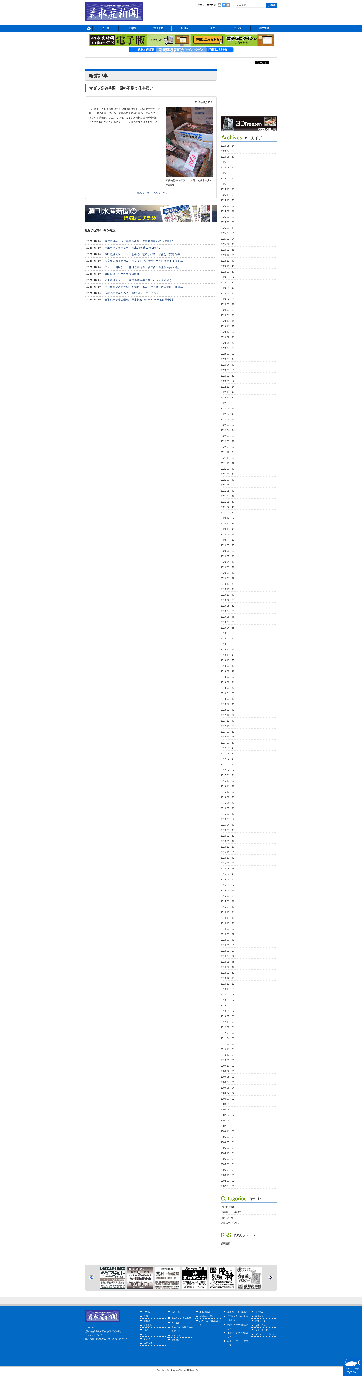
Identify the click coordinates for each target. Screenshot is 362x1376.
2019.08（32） (229, 605)
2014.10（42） (229, 923)
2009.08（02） (229, 1076)
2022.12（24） (229, 386)
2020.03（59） (229, 567)
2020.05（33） (229, 556)
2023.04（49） (229, 364)
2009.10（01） (229, 1065)
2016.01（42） (229, 841)
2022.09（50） (229, 403)
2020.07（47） (229, 545)
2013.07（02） (229, 1005)
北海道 (147, 1321)
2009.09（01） (229, 1071)
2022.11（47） (229, 392)
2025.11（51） (229, 195)
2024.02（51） (229, 310)
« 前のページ (142, 193)
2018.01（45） (229, 709)
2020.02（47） (229, 572)
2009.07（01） (229, 1082)
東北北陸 (148, 1325)
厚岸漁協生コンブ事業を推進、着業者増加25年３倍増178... (141, 241)
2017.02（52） (229, 770)
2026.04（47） (229, 167)
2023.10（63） (229, 331)
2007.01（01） (229, 1126)
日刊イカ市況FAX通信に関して (237, 1318)
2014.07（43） (229, 939)
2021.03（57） (229, 501)
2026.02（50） (229, 178)
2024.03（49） (229, 304)
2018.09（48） (229, 666)
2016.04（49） (229, 824)
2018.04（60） (229, 693)
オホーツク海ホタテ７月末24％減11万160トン (133, 247)
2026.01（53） (229, 184)
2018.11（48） (229, 655)
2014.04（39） (229, 956)
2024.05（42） (229, 293)
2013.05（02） (229, 1016)
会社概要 (259, 1312)
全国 (146, 1316)
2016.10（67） (229, 792)
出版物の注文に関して (237, 1312)
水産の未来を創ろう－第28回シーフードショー (133, 293)
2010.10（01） (229, 1054)
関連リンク (260, 1321)
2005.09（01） (229, 1158)
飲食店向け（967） (231, 1223)
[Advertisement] (249, 92)
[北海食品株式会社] (167, 1286)
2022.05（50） (229, 425)
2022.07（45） (229, 414)
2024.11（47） (229, 260)
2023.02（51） (229, 375)
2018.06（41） (229, 682)
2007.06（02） (229, 1120)
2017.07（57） (229, 742)
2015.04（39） (229, 890)
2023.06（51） (229, 353)
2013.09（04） (229, 994)
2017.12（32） (229, 715)
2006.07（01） (229, 1142)
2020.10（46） (229, 529)
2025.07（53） (229, 216)
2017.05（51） (229, 753)
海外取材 (176, 1323)
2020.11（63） (229, 523)
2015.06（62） (229, 879)
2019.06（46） (229, 616)
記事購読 (225, 1243)
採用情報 (259, 1316)
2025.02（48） (229, 244)
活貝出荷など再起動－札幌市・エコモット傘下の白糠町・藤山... (144, 286)
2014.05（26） (229, 950)
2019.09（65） (229, 600)
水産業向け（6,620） (232, 1212)
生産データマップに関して (237, 1335)
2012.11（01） (229, 1022)
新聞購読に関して (207, 1316)
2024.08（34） (229, 277)
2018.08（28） (229, 671)
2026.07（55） (229, 151)
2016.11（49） (229, 786)
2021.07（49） (229, 479)
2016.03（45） (229, 830)
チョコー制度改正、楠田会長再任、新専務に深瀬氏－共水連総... (144, 267)
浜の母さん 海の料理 (181, 1318)
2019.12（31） (229, 583)
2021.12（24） (229, 452)
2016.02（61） (229, 835)
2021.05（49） (229, 490)
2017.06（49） (229, 748)
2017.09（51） (229, 731)
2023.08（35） (229, 342)
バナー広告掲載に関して (209, 1323)
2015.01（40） (229, 907)
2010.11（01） (229, 1049)
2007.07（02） (229, 1115)
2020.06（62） (229, 551)
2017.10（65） (229, 726)
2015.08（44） (229, 868)
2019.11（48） (229, 589)
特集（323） (227, 1217)
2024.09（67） (229, 271)
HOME (147, 1312)
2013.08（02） (229, 1000)
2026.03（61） (229, 173)
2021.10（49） (229, 463)
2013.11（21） (229, 983)
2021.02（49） (229, 507)
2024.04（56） (229, 299)
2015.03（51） (229, 896)
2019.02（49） (229, 638)
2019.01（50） (229, 644)
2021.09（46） (229, 468)
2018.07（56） (229, 677)
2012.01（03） (229, 1033)
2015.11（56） (229, 852)
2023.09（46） (229, 337)
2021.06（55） (229, 485)
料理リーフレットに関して (237, 1343)
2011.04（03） (229, 1038)
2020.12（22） (229, 518)
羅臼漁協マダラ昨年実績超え (122, 273)
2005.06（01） (229, 1164)
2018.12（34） (229, 649)
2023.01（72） (229, 381)
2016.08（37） (229, 803)
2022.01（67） (229, 447)
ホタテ (147, 1334)
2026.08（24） (229, 145)
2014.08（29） (229, 934)
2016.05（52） (229, 819)
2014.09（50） (229, 928)
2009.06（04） (229, 1087)
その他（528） (229, 1206)
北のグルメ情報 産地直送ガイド (182, 1329)
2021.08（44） (229, 474)
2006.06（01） (229, 1148)
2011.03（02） (229, 1043)
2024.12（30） (229, 255)
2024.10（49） (229, 266)
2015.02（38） (229, 901)
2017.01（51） (229, 775)
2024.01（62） (229, 315)
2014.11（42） (229, 918)
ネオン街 (176, 1335)
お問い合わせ (261, 1325)
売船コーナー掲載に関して (237, 1326)
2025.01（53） (229, 249)
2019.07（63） (229, 611)
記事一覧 (176, 1312)
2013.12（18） (229, 978)
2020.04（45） (229, 562)
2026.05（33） (229, 162)
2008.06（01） (229, 1104)
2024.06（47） (229, 288)
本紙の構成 (204, 1312)
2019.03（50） (229, 633)
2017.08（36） (229, 737)
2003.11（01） (229, 1175)
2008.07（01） (229, 1098)
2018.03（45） (229, 698)
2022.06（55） (229, 419)
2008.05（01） (229, 1109)
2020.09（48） (229, 534)
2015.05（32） (229, 885)
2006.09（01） (229, 1137)
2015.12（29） (229, 846)
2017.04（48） (229, 759)
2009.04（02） (229, 1093)
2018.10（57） (229, 660)
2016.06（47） (229, 813)
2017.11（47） (229, 720)
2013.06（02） (229, 1011)
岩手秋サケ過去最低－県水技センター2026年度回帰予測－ (140, 299)
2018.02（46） (229, 704)
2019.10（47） (229, 594)
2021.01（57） (229, 512)
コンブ (147, 1339)
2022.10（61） (229, 397)
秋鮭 (146, 1330)
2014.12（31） (229, 912)
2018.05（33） (229, 687)
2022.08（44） (229, 408)
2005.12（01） (229, 1153)
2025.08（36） (229, 211)
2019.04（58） (229, 627)
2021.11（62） (229, 457)
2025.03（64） (229, 238)
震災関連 (176, 1340)
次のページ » (160, 193)
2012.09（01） (229, 1027)
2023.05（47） (229, 359)
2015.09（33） (229, 863)
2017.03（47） (229, 764)
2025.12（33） (229, 189)
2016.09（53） (229, 797)
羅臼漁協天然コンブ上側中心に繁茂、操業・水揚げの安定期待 (142, 254)
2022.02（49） (229, 441)
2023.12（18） (229, 321)
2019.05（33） (229, 622)
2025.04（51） (229, 233)
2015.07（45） (229, 874)
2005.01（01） (229, 1169)
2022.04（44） (229, 430)
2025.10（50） (229, 200)
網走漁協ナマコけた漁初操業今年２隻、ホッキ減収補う (138, 280)
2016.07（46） (229, 808)
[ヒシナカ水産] (112, 1286)
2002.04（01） (229, 1186)
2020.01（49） (229, 578)
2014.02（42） (229, 967)
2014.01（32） (229, 972)
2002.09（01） (229, 1180)
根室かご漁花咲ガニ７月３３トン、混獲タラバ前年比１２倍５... (144, 260)
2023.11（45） (229, 326)
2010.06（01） (229, 1060)
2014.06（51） (229, 945)
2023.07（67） (229, 348)
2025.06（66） (229, 222)
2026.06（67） (229, 156)
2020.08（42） (229, 540)
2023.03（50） (229, 370)
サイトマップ (261, 1330)
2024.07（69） (229, 282)
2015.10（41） (229, 857)
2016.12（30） (229, 781)
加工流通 (148, 1343)
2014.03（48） (229, 961)
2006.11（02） (229, 1131)
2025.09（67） (229, 206)
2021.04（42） (229, 496)
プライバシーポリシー (265, 1334)
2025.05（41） (229, 227)
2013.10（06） (229, 989)
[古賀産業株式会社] (249, 130)
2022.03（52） (229, 436)
